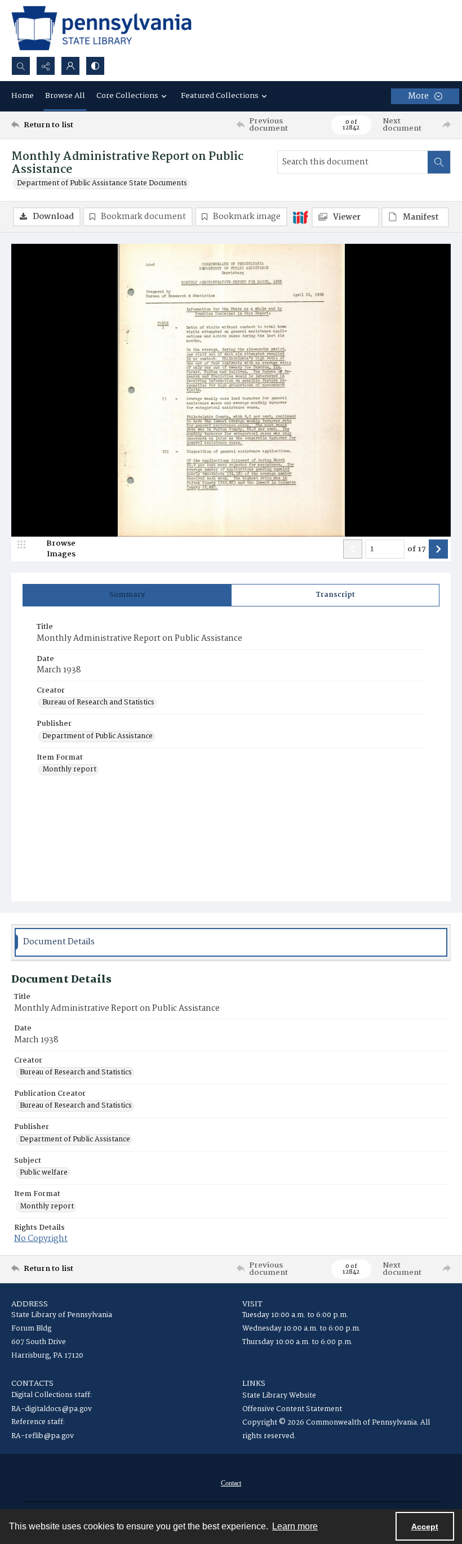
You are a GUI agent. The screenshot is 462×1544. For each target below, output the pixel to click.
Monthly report (69, 769)
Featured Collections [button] (220, 96)
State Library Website (279, 1396)
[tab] (127, 595)
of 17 (416, 549)
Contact (231, 1483)
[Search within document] (439, 162)
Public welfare (44, 1173)
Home (22, 96)
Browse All (65, 96)
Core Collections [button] (127, 96)
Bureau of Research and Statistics (98, 702)
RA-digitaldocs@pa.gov (51, 1409)
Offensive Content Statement (292, 1409)
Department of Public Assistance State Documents (102, 183)
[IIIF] (300, 216)
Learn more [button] (295, 1526)
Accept (424, 1526)
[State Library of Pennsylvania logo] (101, 28)
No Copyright (41, 1239)
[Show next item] (438, 549)
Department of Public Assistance (97, 736)
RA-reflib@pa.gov (42, 1436)
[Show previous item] (352, 549)
